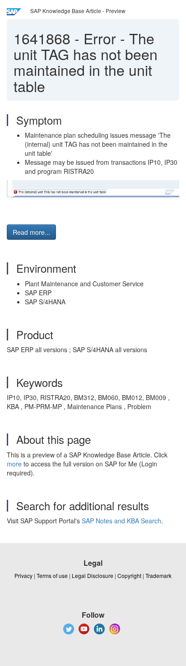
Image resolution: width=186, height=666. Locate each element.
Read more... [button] (31, 232)
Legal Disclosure (92, 575)
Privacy (23, 575)
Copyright (129, 575)
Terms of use (52, 575)
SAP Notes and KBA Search (121, 520)
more (14, 463)
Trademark (158, 575)
